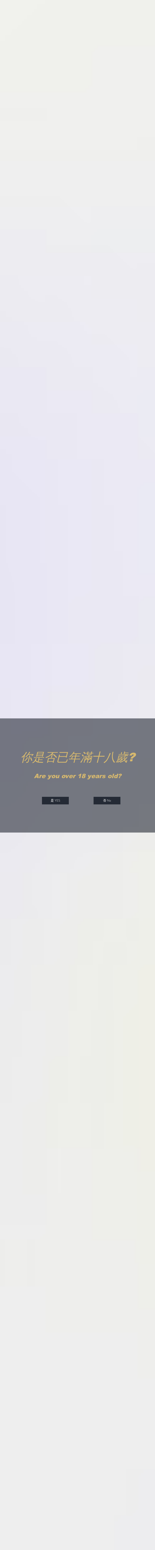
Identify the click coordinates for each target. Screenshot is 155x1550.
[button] (55, 800)
